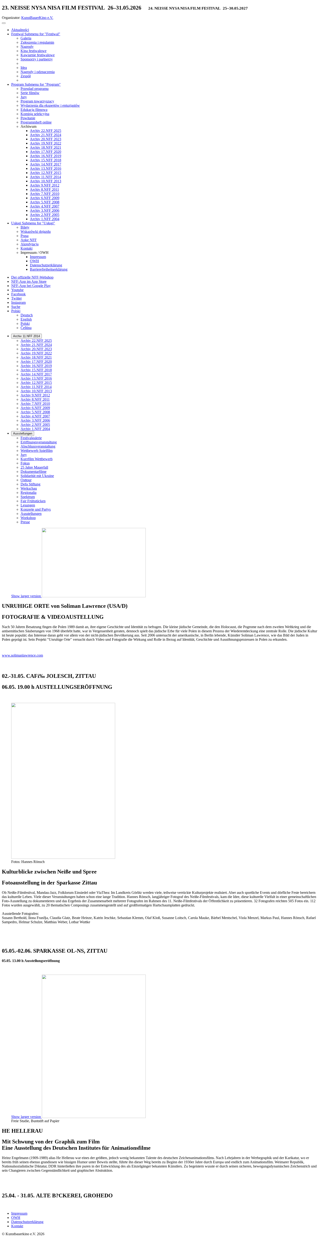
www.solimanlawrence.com (22, 655)
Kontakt (17, 1226)
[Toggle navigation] (4, 23)
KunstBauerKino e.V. (37, 18)
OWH (15, 1218)
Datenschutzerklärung (27, 1222)
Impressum (19, 1213)
